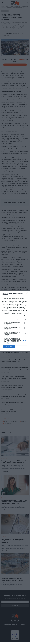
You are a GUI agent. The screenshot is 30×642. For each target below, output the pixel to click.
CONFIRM (9, 346)
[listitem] (15, 320)
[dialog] (15, 321)
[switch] (24, 323)
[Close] (27, 293)
